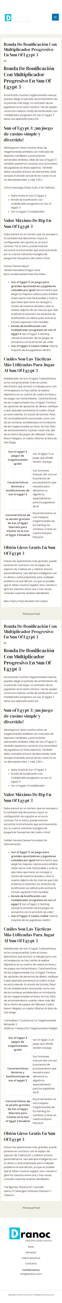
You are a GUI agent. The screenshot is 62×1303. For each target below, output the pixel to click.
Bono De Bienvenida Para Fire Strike (24, 274)
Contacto (31, 1263)
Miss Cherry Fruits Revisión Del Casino (26, 601)
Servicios (31, 1252)
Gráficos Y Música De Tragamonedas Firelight (31, 1028)
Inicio (31, 1246)
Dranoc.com (49, 1295)
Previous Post (31, 614)
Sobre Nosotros (31, 1258)
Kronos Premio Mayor (16, 266)
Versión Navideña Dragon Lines (22, 270)
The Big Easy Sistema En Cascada (24, 1187)
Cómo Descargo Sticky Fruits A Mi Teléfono (29, 187)
